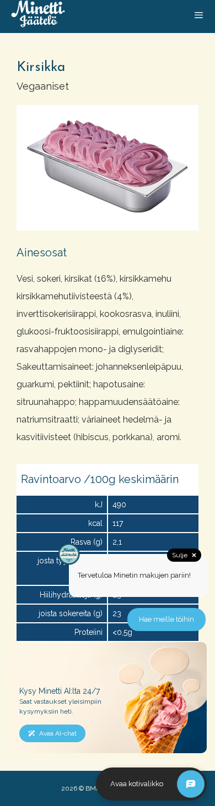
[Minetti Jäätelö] (38, 16)
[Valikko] (198, 16)
